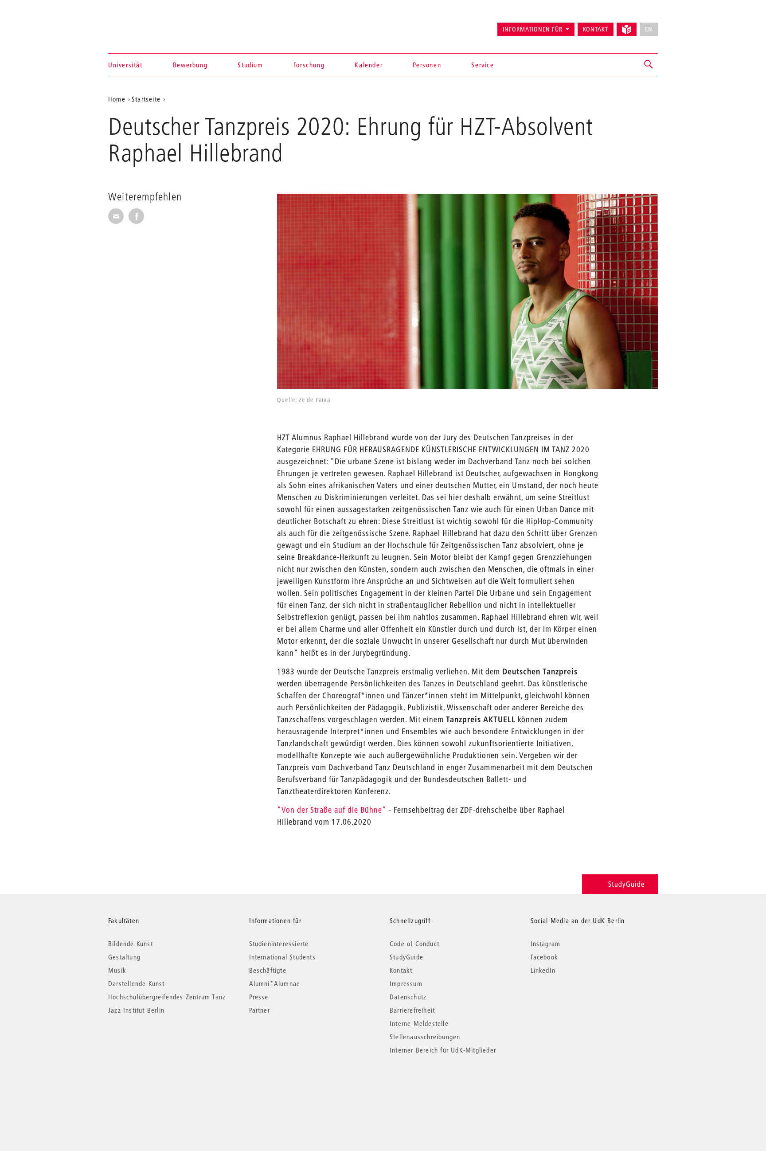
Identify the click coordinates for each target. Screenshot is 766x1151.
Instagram (546, 943)
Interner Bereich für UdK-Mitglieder (443, 1049)
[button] (649, 65)
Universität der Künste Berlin (143, 25)
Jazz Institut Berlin (136, 1010)
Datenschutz (408, 996)
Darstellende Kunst (136, 983)
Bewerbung (190, 64)
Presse (259, 996)
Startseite (146, 98)
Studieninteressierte (279, 943)
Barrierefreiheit (412, 1010)
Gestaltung (124, 956)
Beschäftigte (267, 970)
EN (649, 29)
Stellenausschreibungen (425, 1036)
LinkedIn (543, 970)
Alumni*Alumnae (275, 983)
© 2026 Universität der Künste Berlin (154, 1087)
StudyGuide (626, 884)
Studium (250, 64)
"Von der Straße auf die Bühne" (332, 810)
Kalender (369, 64)
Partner (259, 1010)
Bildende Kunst (130, 943)
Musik (117, 970)
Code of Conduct (414, 943)
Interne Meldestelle (419, 1023)
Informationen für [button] (533, 29)
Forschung (308, 64)
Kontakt (595, 29)
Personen (427, 64)
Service (482, 64)
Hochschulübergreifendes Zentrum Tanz (167, 996)
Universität (125, 64)
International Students (282, 956)
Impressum (406, 983)
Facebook (545, 956)
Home (116, 98)
